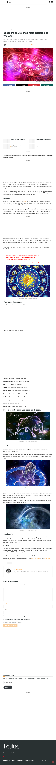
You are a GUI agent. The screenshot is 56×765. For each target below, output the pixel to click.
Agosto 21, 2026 (39, 146)
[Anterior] (27, 152)
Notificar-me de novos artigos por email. (13, 622)
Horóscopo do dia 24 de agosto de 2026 (43, 139)
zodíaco (10, 563)
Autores (13, 760)
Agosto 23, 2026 (39, 140)
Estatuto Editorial (6, 760)
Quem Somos (20, 760)
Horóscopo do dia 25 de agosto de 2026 (17, 139)
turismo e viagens (35, 558)
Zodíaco (7, 29)
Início (4, 29)
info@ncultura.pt (13, 752)
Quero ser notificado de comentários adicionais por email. (17, 619)
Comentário (6, 586)
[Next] (29, 152)
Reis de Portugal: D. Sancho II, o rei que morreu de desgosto (20, 257)
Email (5, 610)
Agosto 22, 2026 (14, 146)
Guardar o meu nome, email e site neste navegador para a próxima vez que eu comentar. (24, 616)
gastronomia (47, 558)
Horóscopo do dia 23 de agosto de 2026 (17, 145)
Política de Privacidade (29, 760)
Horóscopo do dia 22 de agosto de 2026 (43, 145)
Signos (12, 29)
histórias (9, 560)
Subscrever (7, 687)
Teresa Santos (11, 44)
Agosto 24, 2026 (14, 140)
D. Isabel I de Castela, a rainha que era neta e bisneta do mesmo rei (22, 255)
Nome (5, 603)
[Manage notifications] (53, 762)
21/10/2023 (18, 44)
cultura (5, 560)
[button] (28, 64)
